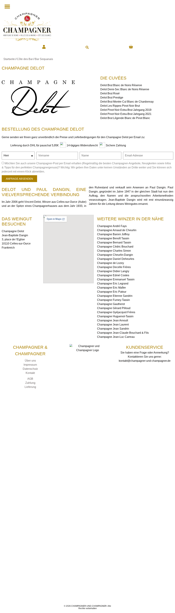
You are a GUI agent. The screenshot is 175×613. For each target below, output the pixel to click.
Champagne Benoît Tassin (113, 238)
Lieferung (30, 386)
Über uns (30, 360)
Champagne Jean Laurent (113, 324)
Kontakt (30, 372)
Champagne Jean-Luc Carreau (116, 336)
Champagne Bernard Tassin (114, 242)
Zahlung (30, 382)
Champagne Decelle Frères (114, 267)
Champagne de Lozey (110, 263)
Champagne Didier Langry (113, 271)
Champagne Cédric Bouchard (115, 246)
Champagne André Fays (112, 226)
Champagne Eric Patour (111, 291)
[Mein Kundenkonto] (44, 47)
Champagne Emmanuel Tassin (115, 279)
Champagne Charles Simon (114, 250)
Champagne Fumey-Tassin (113, 299)
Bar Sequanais (44, 59)
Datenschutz (30, 368)
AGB (30, 378)
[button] (87, 47)
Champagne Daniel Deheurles (115, 258)
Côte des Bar (25, 59)
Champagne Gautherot (111, 304)
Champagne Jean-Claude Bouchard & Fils (123, 332)
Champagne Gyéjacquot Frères (116, 312)
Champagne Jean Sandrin (113, 328)
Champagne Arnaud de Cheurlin (116, 230)
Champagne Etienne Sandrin (114, 295)
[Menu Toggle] (6, 6)
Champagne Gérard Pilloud (113, 308)
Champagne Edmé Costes (113, 275)
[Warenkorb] (131, 46)
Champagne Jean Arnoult (112, 320)
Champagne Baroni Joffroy (113, 234)
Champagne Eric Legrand (112, 283)
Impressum (30, 364)
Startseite (9, 59)
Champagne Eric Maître (111, 287)
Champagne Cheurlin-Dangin (115, 254)
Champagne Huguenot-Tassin (115, 316)
